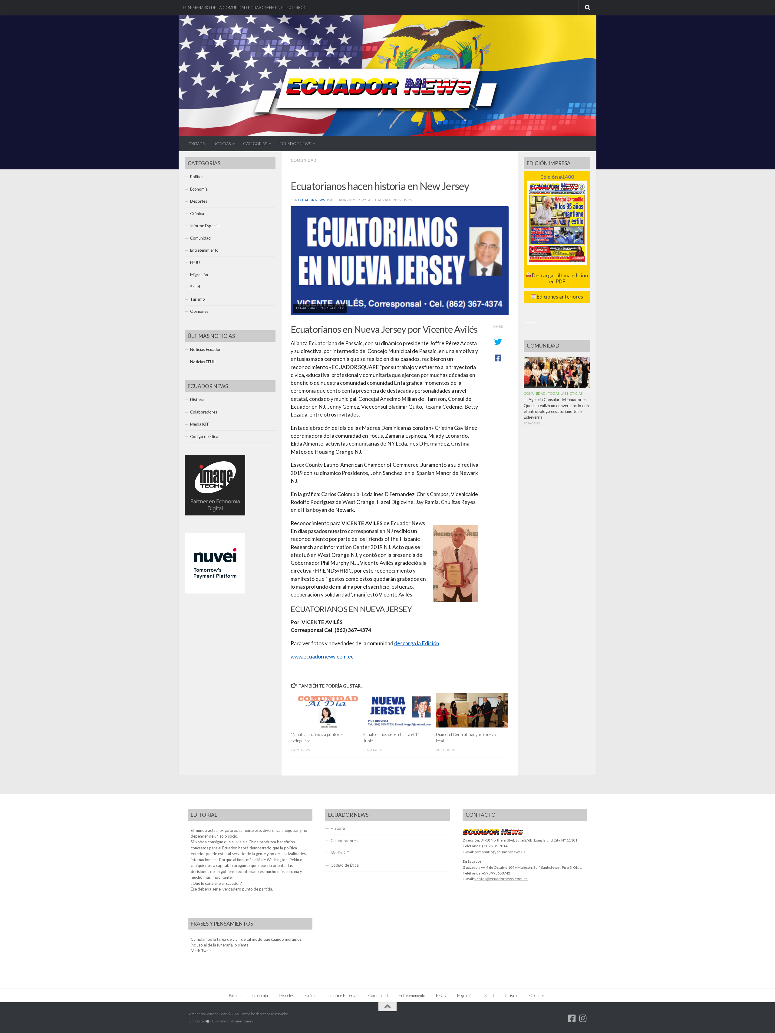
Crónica (197, 213)
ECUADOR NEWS (295, 143)
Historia (197, 399)
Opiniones (199, 311)
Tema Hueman (243, 1021)
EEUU (195, 262)
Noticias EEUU (203, 361)
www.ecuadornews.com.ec (322, 656)
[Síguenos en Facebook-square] (572, 1018)
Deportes (198, 201)
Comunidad (303, 160)
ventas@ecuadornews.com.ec (501, 878)
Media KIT (199, 424)
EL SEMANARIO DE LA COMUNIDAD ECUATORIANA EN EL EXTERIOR (244, 7)
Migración (199, 274)
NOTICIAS (222, 143)
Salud (195, 286)
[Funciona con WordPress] (207, 1021)
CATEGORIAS (255, 143)
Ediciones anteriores (559, 297)
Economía (199, 189)
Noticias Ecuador (205, 349)
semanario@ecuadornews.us (499, 851)
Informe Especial (204, 225)
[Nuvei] (215, 592)
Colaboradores (203, 412)
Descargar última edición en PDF (559, 278)
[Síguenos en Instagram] (583, 1018)
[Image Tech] (215, 514)
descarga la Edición (416, 643)
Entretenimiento (204, 250)
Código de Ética (204, 436)
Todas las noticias (565, 393)
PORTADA (196, 143)
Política (196, 176)
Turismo (197, 299)
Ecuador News (311, 200)
